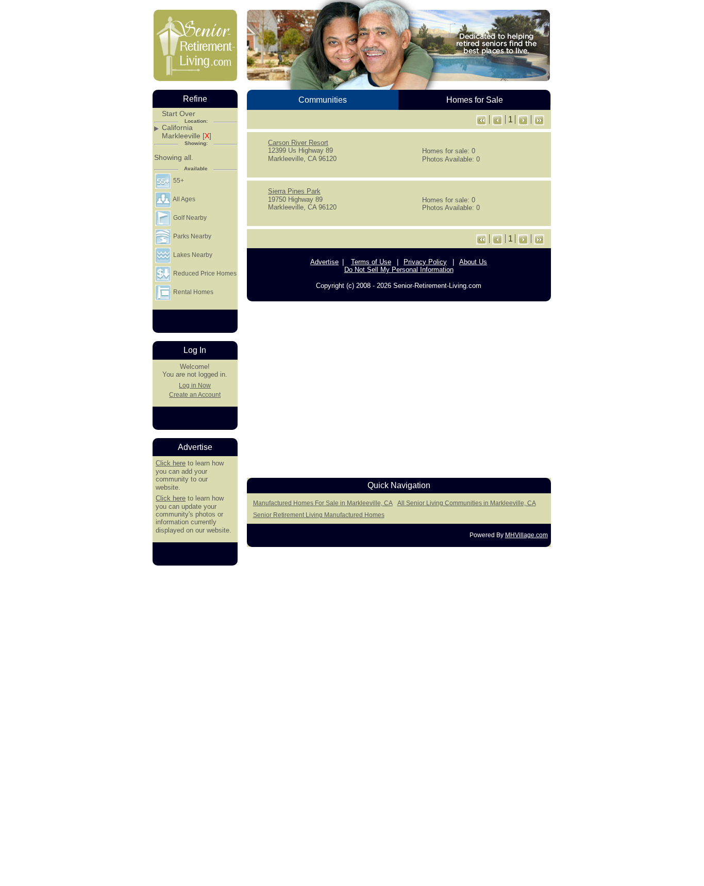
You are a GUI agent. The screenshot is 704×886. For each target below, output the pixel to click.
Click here (171, 463)
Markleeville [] (186, 136)
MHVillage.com (526, 535)
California (177, 128)
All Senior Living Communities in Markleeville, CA (466, 503)
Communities (322, 99)
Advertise (324, 262)
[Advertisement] (398, 387)
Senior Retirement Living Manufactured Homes (318, 515)
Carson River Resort (298, 143)
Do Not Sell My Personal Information (399, 269)
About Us (473, 262)
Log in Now (195, 385)
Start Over (178, 114)
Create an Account (195, 395)
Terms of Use (371, 262)
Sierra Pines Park (294, 191)
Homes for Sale (474, 99)
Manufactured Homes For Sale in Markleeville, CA (323, 503)
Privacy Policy (425, 262)
